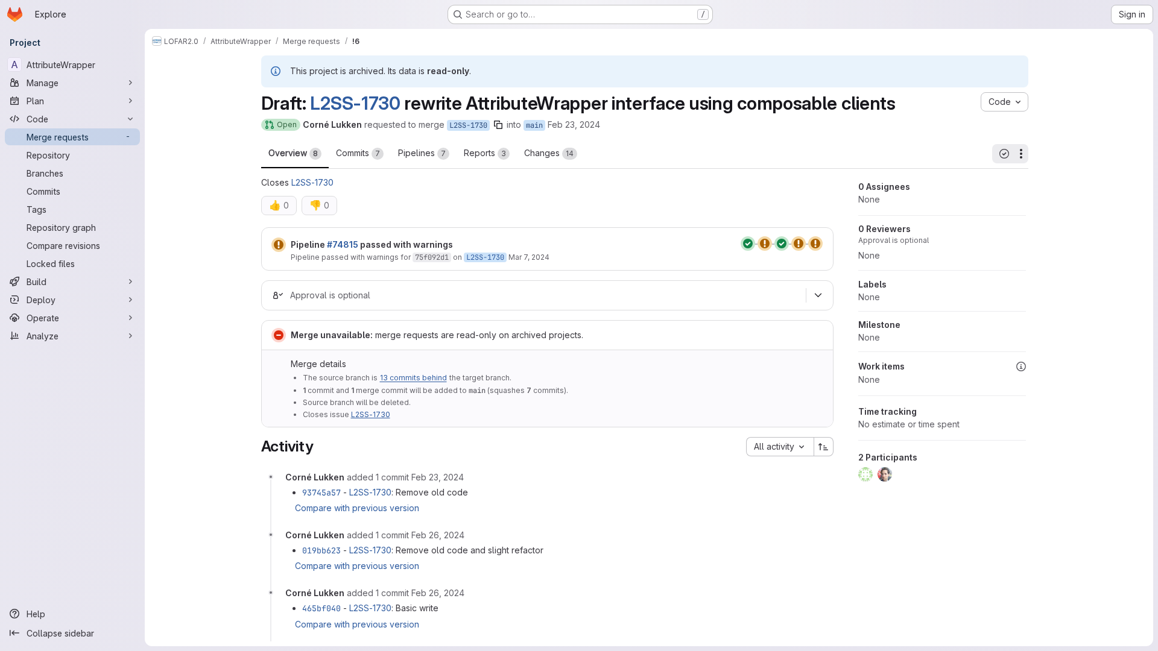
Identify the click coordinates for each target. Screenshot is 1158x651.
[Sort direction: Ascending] (824, 446)
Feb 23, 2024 (574, 124)
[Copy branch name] (498, 125)
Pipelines (422, 153)
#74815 (342, 244)
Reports (485, 153)
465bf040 (321, 608)
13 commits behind (413, 377)
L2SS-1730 (355, 103)
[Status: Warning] (278, 244)
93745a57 (321, 492)
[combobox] (780, 446)
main (534, 125)
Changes (549, 153)
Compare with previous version (357, 508)
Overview (293, 153)
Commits (358, 153)
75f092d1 (432, 257)
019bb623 (321, 550)
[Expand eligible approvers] (818, 295)
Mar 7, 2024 (528, 257)
